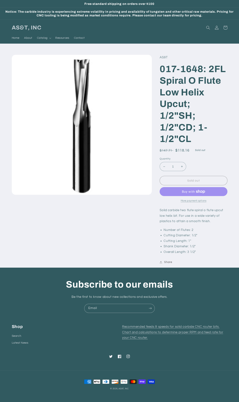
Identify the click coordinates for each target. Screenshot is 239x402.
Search (16, 336)
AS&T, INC (124, 389)
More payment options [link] (194, 201)
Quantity (165, 158)
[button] (44, 38)
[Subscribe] (150, 308)
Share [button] (168, 262)
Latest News (20, 342)
